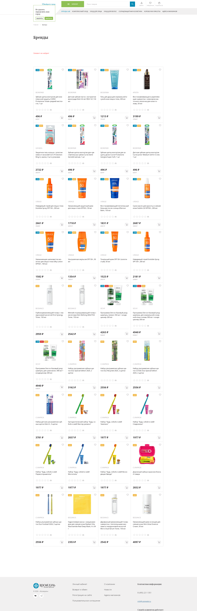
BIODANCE (40, 308)
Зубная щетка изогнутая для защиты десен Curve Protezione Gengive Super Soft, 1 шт (113, 154)
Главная (35, 25)
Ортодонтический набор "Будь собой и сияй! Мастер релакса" (82, 423)
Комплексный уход (80, 11)
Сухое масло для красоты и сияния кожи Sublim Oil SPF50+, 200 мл (147, 207)
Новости (108, 589)
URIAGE (39, 201)
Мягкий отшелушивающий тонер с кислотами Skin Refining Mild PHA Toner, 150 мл (82, 315)
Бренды (65, 11)
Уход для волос (110, 11)
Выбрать (40, 18)
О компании (109, 584)
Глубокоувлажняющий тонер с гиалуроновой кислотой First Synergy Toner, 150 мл (50, 315)
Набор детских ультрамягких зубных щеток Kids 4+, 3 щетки (49, 423)
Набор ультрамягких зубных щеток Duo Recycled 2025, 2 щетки (113, 369)
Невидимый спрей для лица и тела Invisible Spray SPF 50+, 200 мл (49, 207)
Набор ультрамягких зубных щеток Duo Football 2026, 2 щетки (49, 523)
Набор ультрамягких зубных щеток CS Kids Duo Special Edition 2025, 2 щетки (146, 370)
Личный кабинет (79, 584)
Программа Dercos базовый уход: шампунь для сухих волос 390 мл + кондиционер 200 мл (49, 370)
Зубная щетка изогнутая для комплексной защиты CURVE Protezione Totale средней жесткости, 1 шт (49, 100)
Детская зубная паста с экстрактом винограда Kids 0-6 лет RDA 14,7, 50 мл (82, 99)
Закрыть (49, 18)
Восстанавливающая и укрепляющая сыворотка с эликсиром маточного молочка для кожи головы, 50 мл (146, 100)
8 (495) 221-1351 (144, 592)
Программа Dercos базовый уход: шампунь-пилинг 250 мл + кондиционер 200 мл (114, 315)
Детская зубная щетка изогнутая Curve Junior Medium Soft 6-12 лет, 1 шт (146, 154)
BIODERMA (104, 92)
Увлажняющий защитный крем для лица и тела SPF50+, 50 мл (80, 207)
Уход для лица (96, 11)
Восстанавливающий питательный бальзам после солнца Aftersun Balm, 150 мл (114, 208)
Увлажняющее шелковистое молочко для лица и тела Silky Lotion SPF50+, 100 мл (49, 261)
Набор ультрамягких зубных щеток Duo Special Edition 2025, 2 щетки (81, 370)
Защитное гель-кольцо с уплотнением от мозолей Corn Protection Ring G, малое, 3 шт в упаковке (49, 154)
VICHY (102, 308)
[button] (62, 118)
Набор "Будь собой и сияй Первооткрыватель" (46, 473)
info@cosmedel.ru (144, 601)
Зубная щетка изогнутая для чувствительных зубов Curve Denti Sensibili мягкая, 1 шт (81, 154)
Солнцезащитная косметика (130, 11)
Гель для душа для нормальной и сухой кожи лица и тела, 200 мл (113, 98)
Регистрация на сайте (82, 595)
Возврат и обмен (79, 589)
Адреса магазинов (169, 11)
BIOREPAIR (40, 92)
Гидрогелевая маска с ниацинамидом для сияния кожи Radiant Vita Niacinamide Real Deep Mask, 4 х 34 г (82, 525)
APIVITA (136, 92)
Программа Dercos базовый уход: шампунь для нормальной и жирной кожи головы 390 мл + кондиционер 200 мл (146, 316)
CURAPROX (72, 364)
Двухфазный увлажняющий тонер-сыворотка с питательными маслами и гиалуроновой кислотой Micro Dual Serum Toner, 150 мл (114, 525)
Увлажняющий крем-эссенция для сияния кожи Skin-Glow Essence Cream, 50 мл (146, 524)
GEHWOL (39, 148)
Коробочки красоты (152, 11)
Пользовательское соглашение (86, 600)
